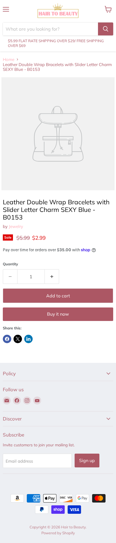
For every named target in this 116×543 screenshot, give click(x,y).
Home (8, 59)
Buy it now (58, 314)
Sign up (87, 460)
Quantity (10, 264)
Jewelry (16, 226)
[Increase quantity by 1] (52, 276)
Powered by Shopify (58, 533)
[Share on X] (18, 339)
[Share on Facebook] (7, 339)
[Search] (105, 28)
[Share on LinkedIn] (28, 339)
